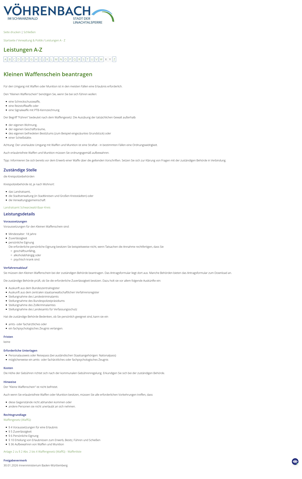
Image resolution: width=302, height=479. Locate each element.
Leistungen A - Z (55, 40)
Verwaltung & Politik (30, 40)
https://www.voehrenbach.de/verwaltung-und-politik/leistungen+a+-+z (91, 473)
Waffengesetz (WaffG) (17, 420)
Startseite (9, 40)
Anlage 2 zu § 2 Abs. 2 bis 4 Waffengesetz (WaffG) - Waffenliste (42, 451)
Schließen (30, 32)
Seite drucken (12, 32)
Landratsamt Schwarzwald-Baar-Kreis (27, 207)
